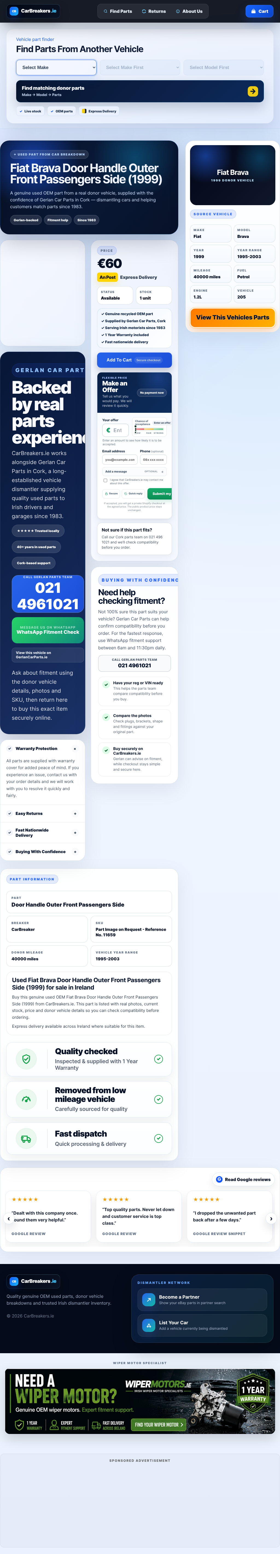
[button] (140, 91)
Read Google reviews (244, 1179)
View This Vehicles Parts (232, 317)
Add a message (131, 471)
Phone (152, 451)
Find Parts (121, 11)
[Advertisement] (140, 1504)
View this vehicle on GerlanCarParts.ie (33, 655)
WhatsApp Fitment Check (47, 632)
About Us (192, 11)
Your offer (110, 420)
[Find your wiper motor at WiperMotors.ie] (140, 1401)
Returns (157, 11)
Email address (113, 451)
